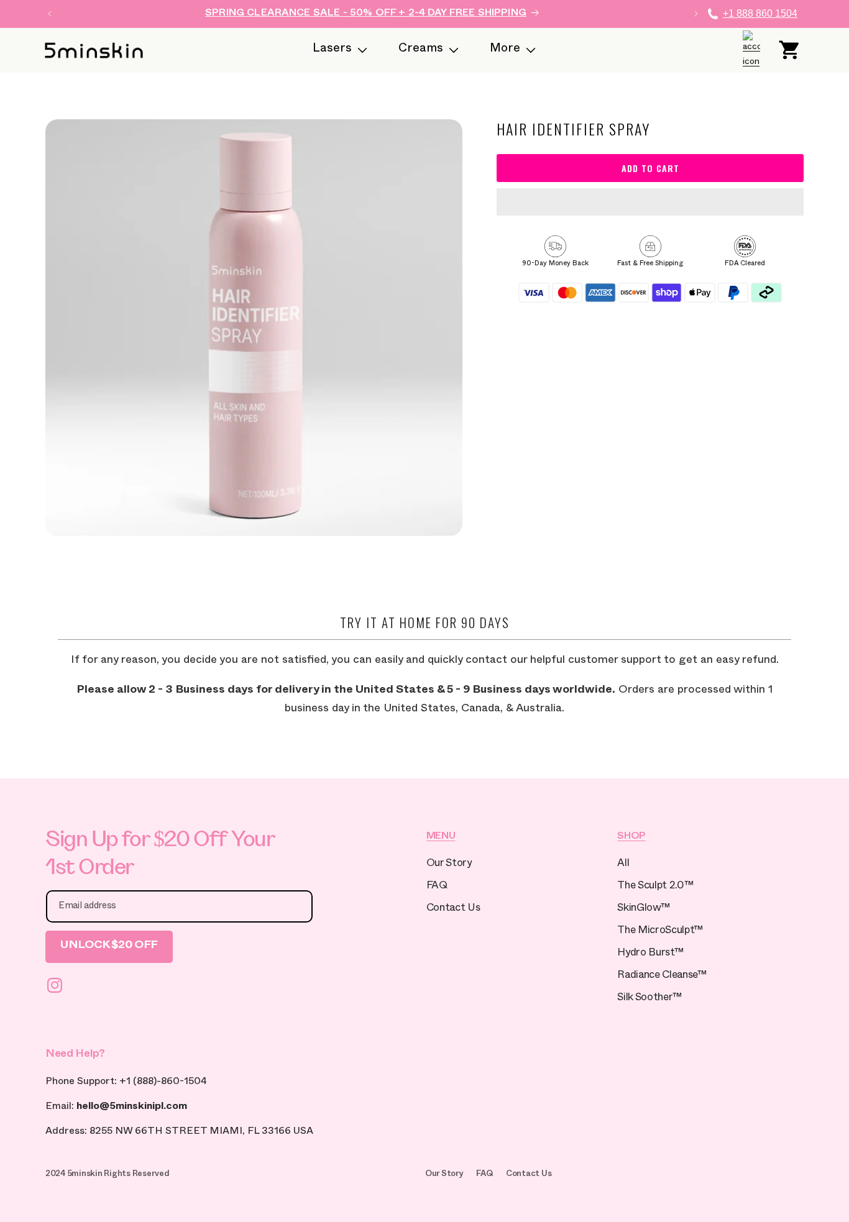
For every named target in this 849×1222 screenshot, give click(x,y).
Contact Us (453, 909)
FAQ (436, 887)
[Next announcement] (696, 13)
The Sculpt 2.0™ (655, 887)
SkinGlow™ (643, 909)
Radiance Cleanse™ (661, 976)
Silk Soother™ (649, 998)
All (623, 864)
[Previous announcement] (49, 13)
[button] (650, 202)
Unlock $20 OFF (109, 946)
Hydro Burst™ (650, 954)
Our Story (449, 864)
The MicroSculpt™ (660, 931)
